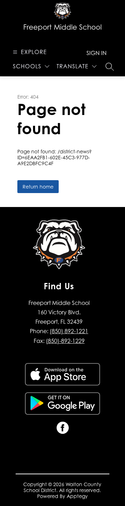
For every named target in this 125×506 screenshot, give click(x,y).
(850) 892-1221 (69, 331)
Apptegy (77, 496)
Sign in (96, 52)
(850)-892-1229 (65, 340)
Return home (38, 187)
